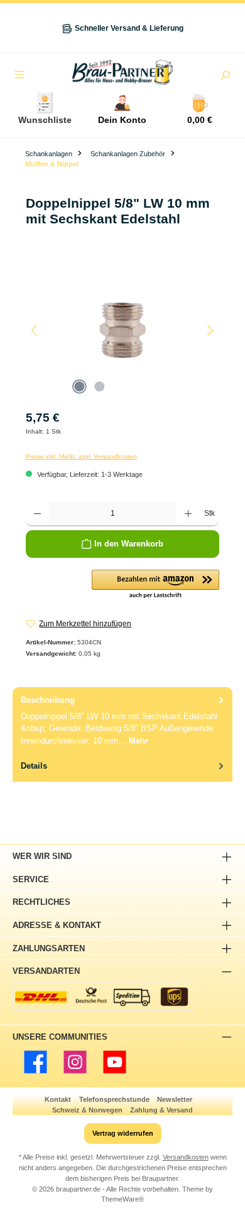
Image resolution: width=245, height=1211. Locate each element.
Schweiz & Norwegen (87, 1110)
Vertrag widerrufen (122, 1133)
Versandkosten (186, 1157)
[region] (122, 330)
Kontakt (58, 1099)
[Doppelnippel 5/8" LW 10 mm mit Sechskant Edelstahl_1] (122, 330)
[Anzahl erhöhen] (188, 513)
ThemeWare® (122, 1199)
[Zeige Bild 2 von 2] (99, 386)
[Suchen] (225, 76)
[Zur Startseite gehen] (122, 72)
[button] (155, 585)
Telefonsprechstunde (114, 1099)
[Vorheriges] (35, 330)
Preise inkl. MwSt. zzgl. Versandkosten (81, 456)
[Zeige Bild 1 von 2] (79, 386)
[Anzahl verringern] (37, 513)
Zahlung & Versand (161, 1110)
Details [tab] (34, 766)
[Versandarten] (103, 997)
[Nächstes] (209, 330)
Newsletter (174, 1099)
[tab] (122, 720)
